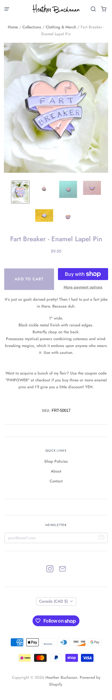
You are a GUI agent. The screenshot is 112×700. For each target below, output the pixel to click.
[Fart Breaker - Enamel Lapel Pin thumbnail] (20, 192)
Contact (56, 481)
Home (13, 27)
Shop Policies (56, 461)
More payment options (83, 287)
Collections (31, 27)
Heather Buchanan (61, 677)
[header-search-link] (93, 9)
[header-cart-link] (104, 9)
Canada (53, 601)
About (56, 471)
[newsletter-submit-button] (102, 538)
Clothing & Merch (61, 27)
